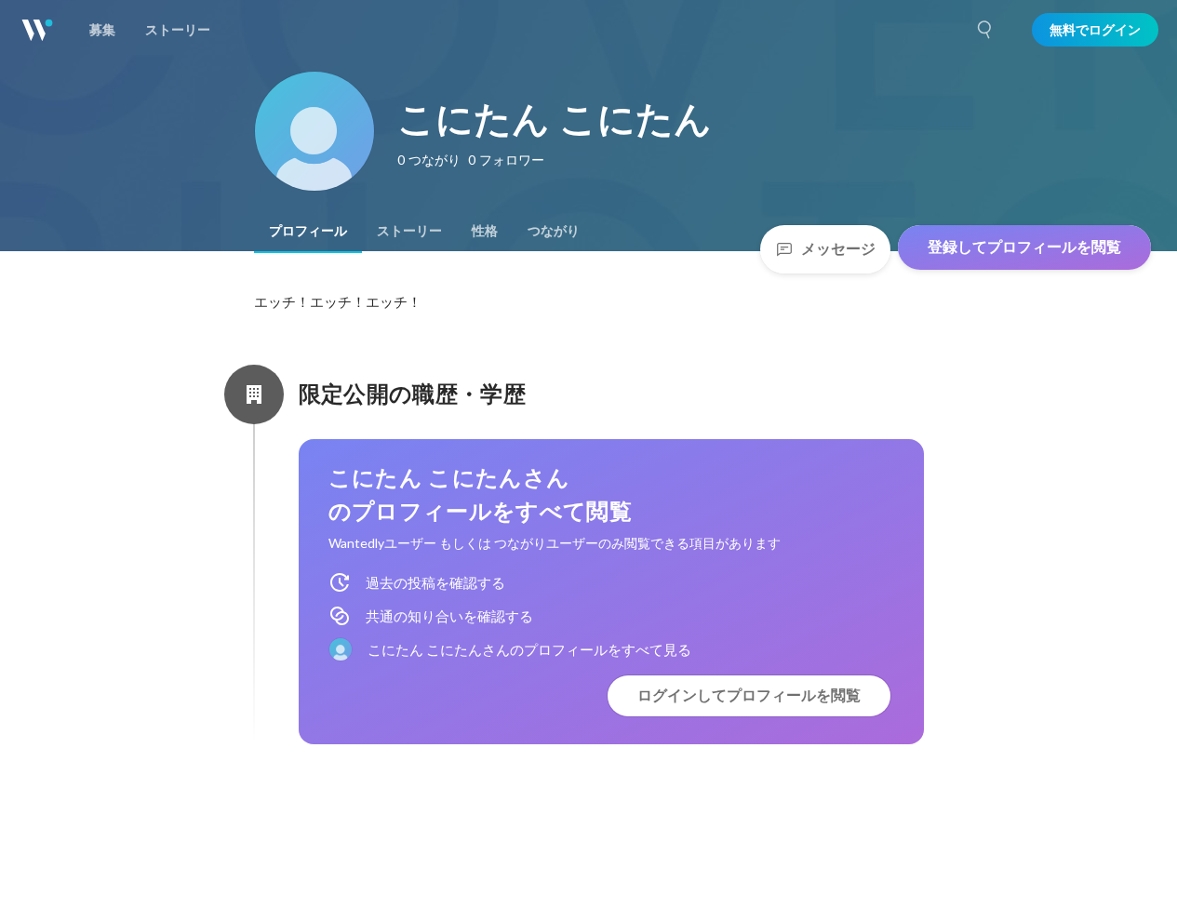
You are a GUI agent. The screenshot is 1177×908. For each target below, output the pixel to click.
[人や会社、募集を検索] (985, 29)
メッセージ (838, 249)
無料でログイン (1095, 29)
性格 (485, 230)
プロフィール (308, 230)
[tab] (308, 230)
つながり (554, 230)
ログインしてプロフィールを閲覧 (749, 695)
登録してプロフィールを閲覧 (1024, 247)
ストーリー (409, 230)
